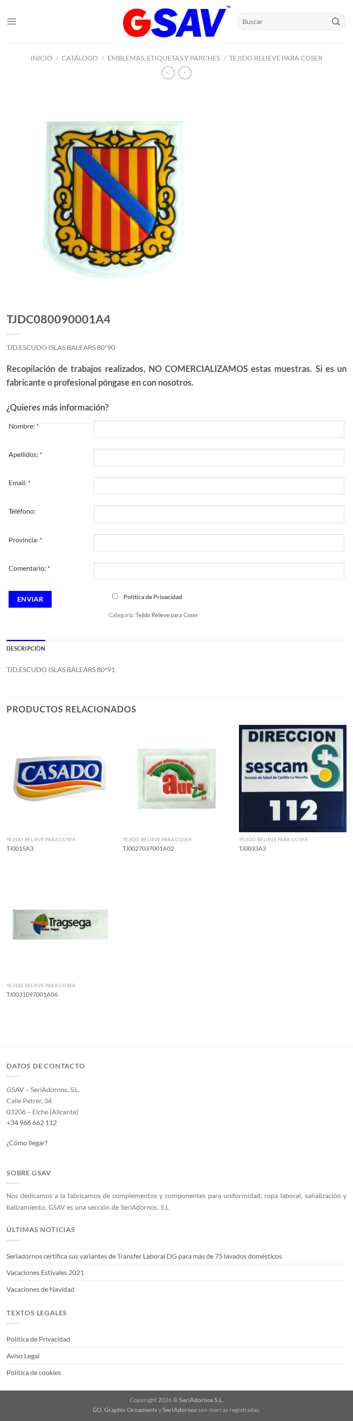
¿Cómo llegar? (26, 1142)
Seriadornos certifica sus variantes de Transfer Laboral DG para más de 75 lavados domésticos (144, 1256)
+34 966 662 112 (31, 1122)
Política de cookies (33, 1372)
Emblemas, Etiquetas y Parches (164, 58)
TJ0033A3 (252, 848)
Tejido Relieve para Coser (275, 58)
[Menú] (11, 21)
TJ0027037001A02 (148, 848)
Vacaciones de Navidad (40, 1289)
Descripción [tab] (25, 648)
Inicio (42, 58)
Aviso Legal (23, 1355)
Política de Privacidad (153, 596)
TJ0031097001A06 (32, 994)
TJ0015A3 (20, 848)
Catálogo (80, 58)
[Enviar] (336, 21)
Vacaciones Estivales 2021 (45, 1272)
